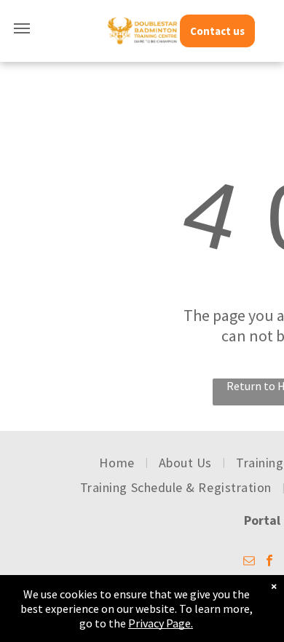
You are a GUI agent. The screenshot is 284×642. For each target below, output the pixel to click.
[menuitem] (117, 462)
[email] (249, 562)
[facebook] (269, 562)
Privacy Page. (160, 623)
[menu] (21, 28)
